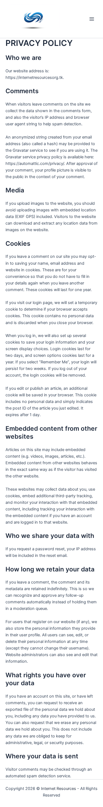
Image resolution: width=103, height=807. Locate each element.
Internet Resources (58, 788)
